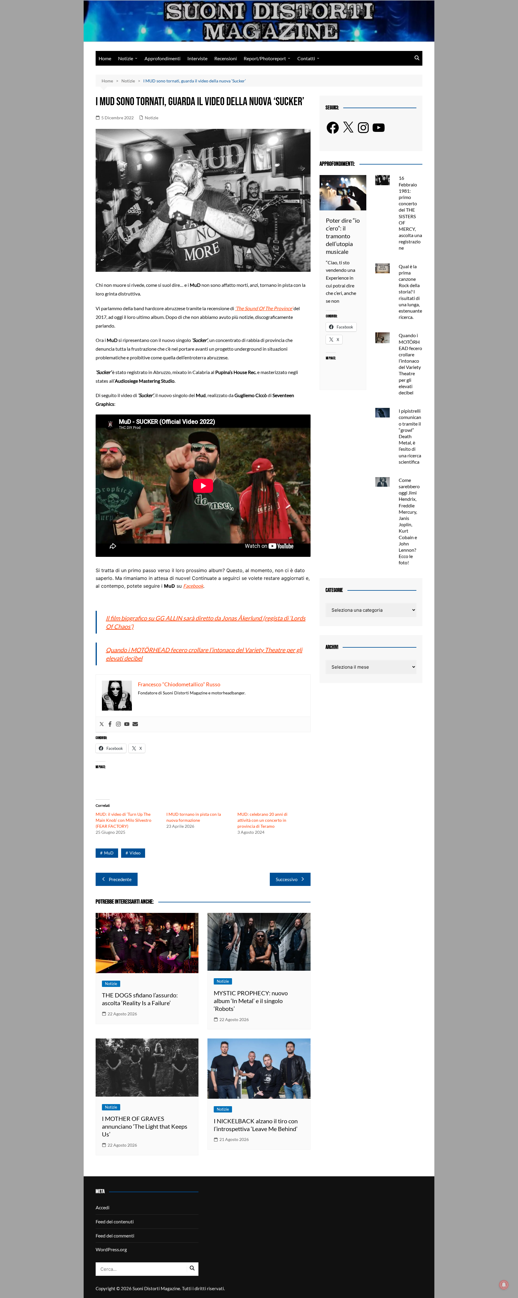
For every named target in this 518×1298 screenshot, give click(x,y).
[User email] (135, 724)
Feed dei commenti (115, 1235)
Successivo (286, 879)
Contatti (306, 58)
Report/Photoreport (265, 58)
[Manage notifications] (504, 1285)
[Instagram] (118, 724)
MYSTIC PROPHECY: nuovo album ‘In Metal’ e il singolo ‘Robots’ (251, 1000)
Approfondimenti (162, 58)
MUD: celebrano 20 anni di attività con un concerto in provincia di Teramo (262, 820)
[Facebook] (110, 724)
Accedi (102, 1207)
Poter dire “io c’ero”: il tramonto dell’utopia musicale (343, 236)
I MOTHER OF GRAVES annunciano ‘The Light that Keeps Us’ (144, 1126)
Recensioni (225, 58)
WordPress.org (111, 1249)
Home (105, 58)
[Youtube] (127, 724)
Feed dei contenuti (115, 1221)
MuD (109, 852)
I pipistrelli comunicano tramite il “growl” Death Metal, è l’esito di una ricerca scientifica (410, 436)
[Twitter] (101, 724)
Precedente (120, 879)
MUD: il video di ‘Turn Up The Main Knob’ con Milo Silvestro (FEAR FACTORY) (123, 820)
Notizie (125, 58)
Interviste (197, 58)
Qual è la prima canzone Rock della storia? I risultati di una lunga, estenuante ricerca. (410, 291)
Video (135, 852)
